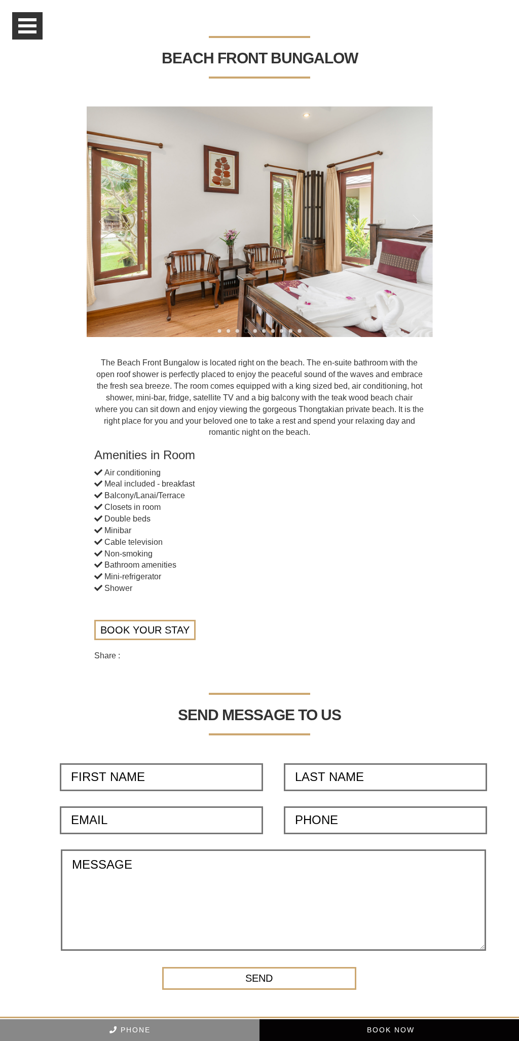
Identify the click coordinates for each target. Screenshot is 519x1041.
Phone (134, 1030)
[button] (259, 978)
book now (389, 1030)
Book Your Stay (145, 630)
